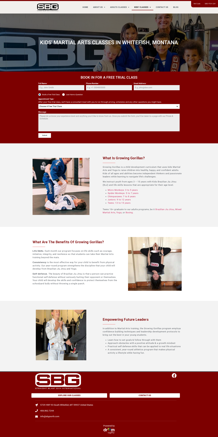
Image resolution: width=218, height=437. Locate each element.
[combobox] (109, 106)
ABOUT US (98, 7)
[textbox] (106, 106)
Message (42, 112)
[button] (35, 335)
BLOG (175, 7)
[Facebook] (174, 375)
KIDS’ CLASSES (141, 7)
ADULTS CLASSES (118, 7)
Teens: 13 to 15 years (119, 203)
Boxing (129, 212)
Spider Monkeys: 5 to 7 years (123, 193)
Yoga (119, 212)
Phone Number (93, 83)
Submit (44, 135)
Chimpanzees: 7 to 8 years (122, 196)
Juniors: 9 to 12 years (119, 199)
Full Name (43, 83)
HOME (85, 7)
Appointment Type (46, 99)
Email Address (140, 83)
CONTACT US (162, 7)
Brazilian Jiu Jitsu (164, 209)
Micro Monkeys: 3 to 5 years (123, 190)
